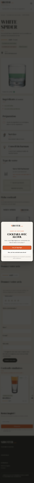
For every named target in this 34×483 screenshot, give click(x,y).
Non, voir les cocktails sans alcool (17, 252)
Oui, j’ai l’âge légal (17, 247)
